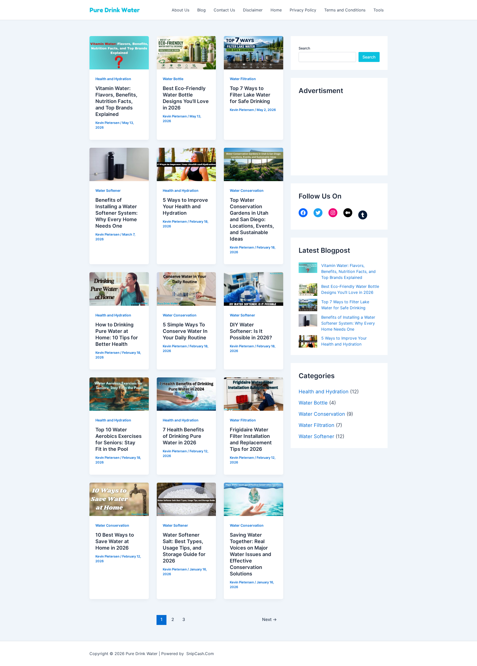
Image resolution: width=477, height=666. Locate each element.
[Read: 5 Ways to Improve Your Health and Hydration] (186, 163)
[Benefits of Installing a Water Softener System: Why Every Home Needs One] (308, 320)
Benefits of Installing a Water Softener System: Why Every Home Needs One (116, 213)
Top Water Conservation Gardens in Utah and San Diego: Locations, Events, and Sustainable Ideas (252, 219)
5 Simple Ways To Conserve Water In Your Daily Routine (185, 331)
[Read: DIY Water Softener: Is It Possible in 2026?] (253, 288)
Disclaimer (253, 9)
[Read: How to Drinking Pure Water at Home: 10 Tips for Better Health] (119, 288)
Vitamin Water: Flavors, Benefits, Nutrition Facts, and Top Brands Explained (116, 101)
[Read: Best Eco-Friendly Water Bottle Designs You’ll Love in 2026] (186, 52)
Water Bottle (173, 79)
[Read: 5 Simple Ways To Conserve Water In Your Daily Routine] (186, 288)
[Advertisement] (336, 134)
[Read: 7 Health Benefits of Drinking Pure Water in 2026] (186, 393)
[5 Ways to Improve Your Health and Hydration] (308, 341)
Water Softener (108, 190)
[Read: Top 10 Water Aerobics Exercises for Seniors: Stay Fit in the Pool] (119, 393)
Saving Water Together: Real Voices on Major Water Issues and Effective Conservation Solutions (250, 554)
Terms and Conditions (344, 9)
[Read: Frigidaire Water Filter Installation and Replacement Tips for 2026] (253, 393)
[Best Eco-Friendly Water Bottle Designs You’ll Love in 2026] (308, 289)
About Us (180, 9)
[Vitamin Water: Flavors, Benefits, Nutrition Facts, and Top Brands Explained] (308, 267)
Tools (378, 9)
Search (304, 48)
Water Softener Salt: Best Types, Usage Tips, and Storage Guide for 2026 (184, 548)
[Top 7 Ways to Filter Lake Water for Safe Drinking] (308, 305)
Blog (201, 9)
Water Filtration (243, 79)
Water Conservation (247, 190)
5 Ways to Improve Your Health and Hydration (185, 206)
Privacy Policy (303, 9)
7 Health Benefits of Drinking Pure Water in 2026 (183, 436)
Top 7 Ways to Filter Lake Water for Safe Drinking (250, 94)
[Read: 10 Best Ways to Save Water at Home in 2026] (119, 498)
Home (276, 9)
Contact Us (224, 9)
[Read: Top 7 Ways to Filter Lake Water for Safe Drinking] (253, 52)
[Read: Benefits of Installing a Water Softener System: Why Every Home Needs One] (119, 163)
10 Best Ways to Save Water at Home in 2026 (114, 541)
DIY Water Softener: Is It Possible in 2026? (251, 331)
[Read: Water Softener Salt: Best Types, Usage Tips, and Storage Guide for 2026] (186, 498)
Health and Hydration (113, 79)
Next (269, 619)
